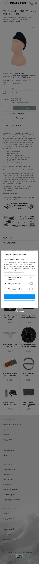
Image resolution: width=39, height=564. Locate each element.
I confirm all (20, 297)
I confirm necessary (19, 303)
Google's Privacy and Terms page (14, 272)
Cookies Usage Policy (19, 264)
